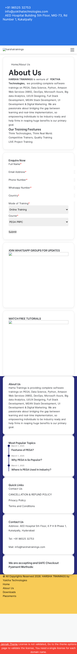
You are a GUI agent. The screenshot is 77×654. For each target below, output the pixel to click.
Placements (9, 595)
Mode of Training (19, 203)
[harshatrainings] (13, 49)
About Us (8, 588)
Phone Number (18, 179)
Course (13, 215)
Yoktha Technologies (15, 580)
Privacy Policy (17, 500)
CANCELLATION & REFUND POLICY (30, 494)
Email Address (17, 171)
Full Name (15, 164)
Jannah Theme (9, 644)
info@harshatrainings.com (30, 546)
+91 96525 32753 (23, 538)
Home (14, 64)
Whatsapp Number (20, 187)
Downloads (9, 592)
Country (14, 195)
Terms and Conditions (22, 506)
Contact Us (15, 488)
